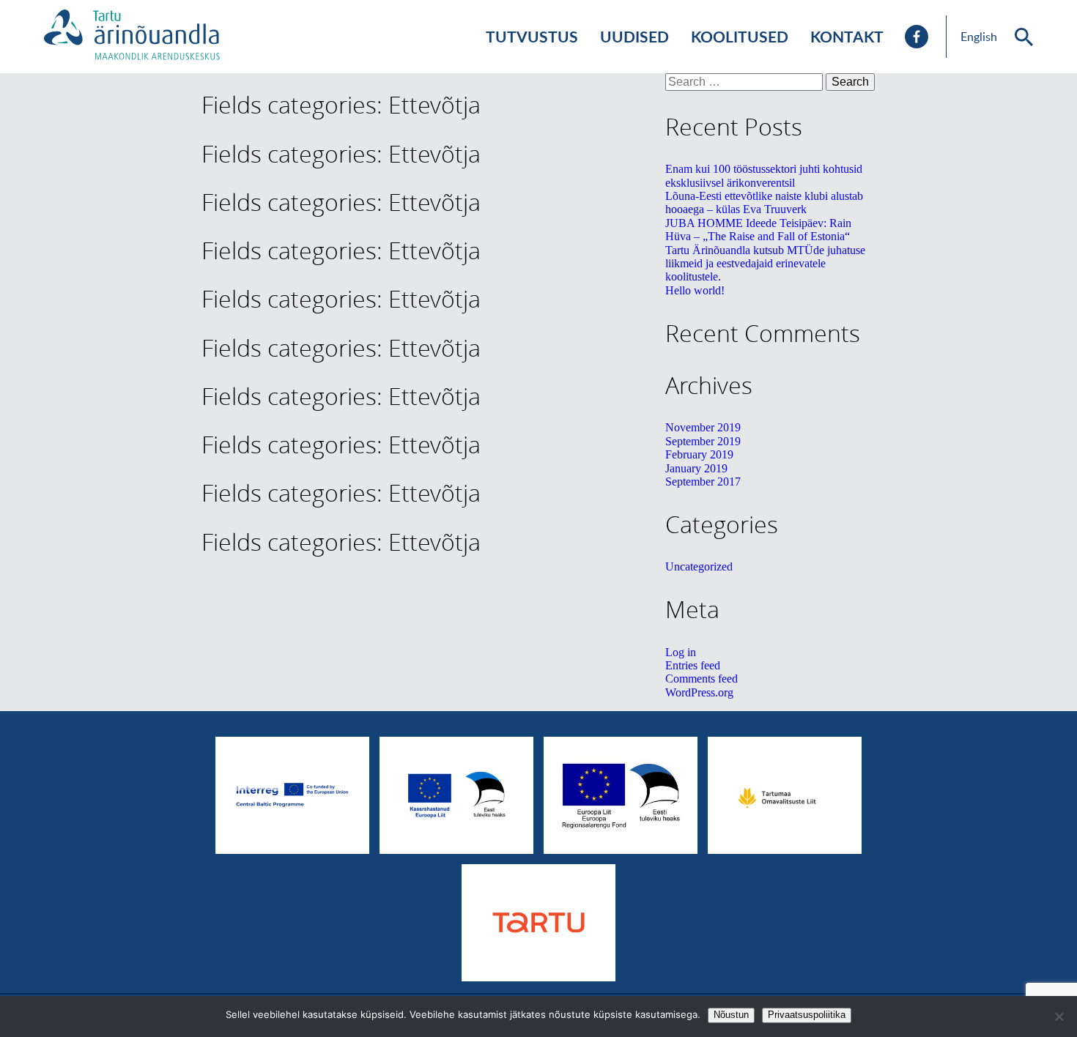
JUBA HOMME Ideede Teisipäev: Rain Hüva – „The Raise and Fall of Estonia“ (758, 229)
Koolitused (739, 36)
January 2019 (696, 468)
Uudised (634, 36)
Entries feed (692, 665)
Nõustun (731, 1014)
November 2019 (703, 427)
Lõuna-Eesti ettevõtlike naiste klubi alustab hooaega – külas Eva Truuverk (764, 202)
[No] (1058, 1016)
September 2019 (703, 441)
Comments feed (701, 678)
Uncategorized (699, 566)
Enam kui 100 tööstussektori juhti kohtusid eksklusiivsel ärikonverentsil (763, 175)
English (979, 36)
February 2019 (699, 454)
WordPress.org (699, 692)
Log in (680, 652)
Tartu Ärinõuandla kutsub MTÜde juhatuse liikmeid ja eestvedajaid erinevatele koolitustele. (765, 263)
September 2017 (703, 481)
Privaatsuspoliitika (806, 1014)
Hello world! (695, 290)
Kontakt (847, 36)
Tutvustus (532, 36)
